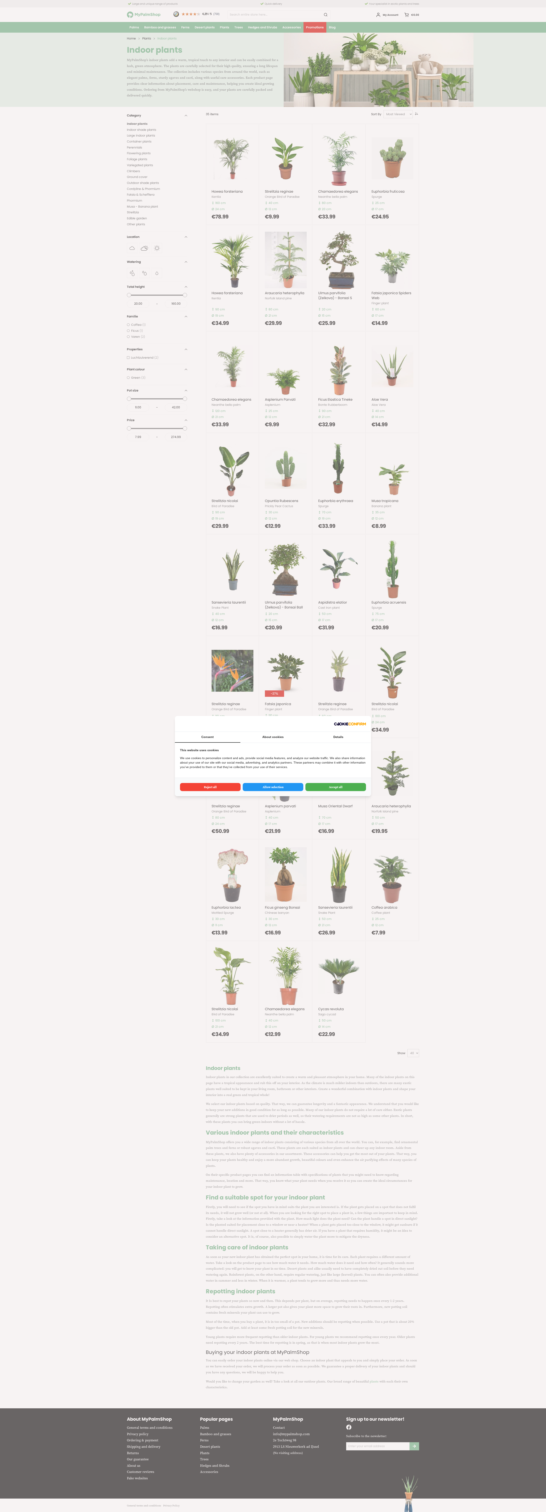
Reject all (210, 787)
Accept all (336, 787)
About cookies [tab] (273, 737)
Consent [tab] (207, 737)
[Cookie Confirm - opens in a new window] (350, 723)
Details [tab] (338, 737)
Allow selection (273, 787)
